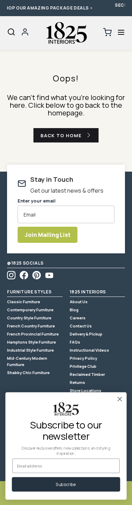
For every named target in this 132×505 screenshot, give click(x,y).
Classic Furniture (23, 301)
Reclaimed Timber (87, 374)
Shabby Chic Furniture (28, 372)
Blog (74, 309)
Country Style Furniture (29, 317)
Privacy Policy (83, 358)
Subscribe (66, 484)
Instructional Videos (89, 350)
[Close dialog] (120, 399)
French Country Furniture (31, 325)
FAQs (75, 342)
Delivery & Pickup (86, 334)
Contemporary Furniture (30, 309)
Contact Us (81, 325)
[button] (121, 32)
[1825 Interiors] (66, 33)
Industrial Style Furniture (30, 350)
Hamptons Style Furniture (31, 342)
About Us (79, 301)
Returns (77, 382)
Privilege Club (83, 366)
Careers (78, 317)
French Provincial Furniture (33, 334)
